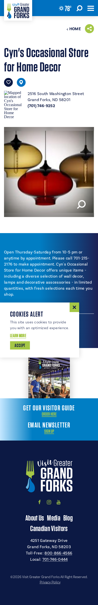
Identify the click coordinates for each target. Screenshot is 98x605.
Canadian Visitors (49, 528)
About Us (34, 517)
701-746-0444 (55, 559)
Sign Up (49, 431)
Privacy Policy (50, 582)
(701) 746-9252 (41, 105)
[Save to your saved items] (8, 82)
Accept (20, 345)
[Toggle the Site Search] (79, 8)
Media (53, 517)
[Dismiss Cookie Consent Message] (74, 307)
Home (75, 29)
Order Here (49, 414)
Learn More (18, 335)
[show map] (21, 82)
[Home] (18, 10)
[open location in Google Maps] (14, 104)
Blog (68, 517)
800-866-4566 (58, 553)
